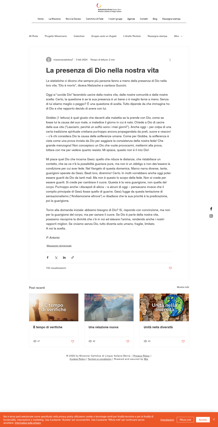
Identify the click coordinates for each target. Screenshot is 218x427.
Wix (146, 359)
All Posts (33, 36)
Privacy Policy (141, 355)
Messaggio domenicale (59, 245)
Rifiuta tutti (185, 419)
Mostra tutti (183, 287)
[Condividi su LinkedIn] (64, 257)
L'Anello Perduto (132, 36)
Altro (176, 36)
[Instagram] (211, 216)
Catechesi (79, 36)
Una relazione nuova (103, 327)
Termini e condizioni (99, 359)
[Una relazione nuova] (109, 307)
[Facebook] (211, 209)
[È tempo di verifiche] (53, 307)
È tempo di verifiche (47, 327)
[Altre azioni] (170, 60)
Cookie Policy (77, 359)
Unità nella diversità (158, 327)
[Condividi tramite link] (72, 257)
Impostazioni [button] (167, 419)
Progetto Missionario (56, 36)
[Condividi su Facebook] (47, 257)
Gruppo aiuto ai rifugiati (103, 36)
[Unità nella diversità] (164, 307)
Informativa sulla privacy (28, 422)
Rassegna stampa (157, 36)
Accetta (203, 419)
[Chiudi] (214, 419)
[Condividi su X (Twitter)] (56, 257)
